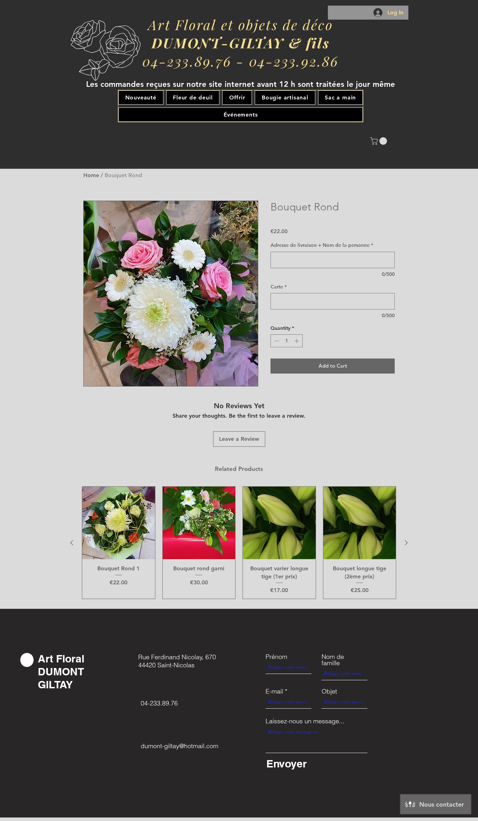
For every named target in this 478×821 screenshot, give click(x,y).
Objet (329, 691)
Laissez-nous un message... (305, 721)
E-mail (274, 691)
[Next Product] (406, 542)
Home (91, 175)
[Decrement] (276, 341)
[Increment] (297, 341)
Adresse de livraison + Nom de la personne (321, 245)
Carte (278, 287)
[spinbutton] (286, 341)
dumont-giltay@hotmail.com (179, 746)
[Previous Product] (72, 542)
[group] (239, 542)
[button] (379, 141)
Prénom (276, 657)
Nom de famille (333, 660)
